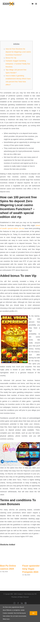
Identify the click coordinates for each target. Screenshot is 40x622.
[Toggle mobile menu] (36, 4)
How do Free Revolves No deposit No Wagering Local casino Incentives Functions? (18, 52)
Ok (33, 613)
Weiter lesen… (7, 619)
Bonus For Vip (11, 58)
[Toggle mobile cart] (32, 4)
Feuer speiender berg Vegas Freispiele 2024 (31, 568)
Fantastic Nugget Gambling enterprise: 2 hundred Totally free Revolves (18, 64)
